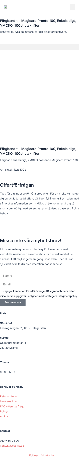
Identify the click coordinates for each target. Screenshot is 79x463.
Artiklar (4, 416)
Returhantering (9, 396)
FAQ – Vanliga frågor (13, 406)
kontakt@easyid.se (12, 445)
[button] (72, 7)
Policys (5, 411)
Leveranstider (9, 401)
